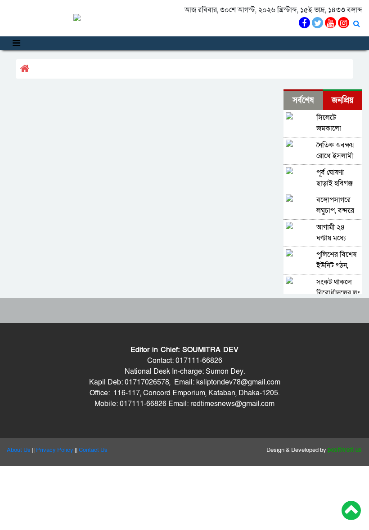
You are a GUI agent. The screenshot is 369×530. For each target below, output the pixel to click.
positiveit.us (345, 450)
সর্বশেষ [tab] (303, 100)
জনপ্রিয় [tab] (343, 100)
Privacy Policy (54, 450)
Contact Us (93, 450)
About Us (19, 450)
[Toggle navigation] (16, 43)
